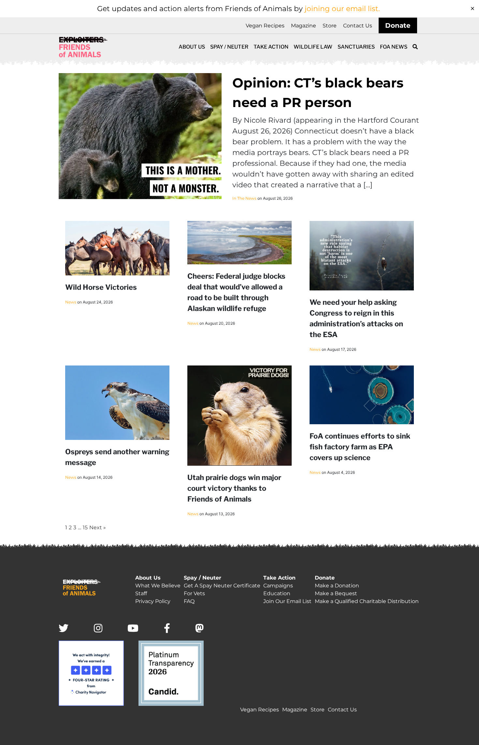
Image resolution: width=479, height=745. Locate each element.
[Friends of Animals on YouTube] (132, 628)
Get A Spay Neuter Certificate (222, 585)
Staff (141, 593)
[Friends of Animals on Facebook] (167, 628)
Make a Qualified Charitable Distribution (367, 601)
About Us (192, 47)
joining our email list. (342, 8)
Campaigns (278, 585)
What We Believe (158, 585)
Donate (398, 25)
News (70, 302)
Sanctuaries (356, 47)
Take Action (271, 47)
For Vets (194, 593)
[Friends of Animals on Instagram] (98, 628)
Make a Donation (337, 585)
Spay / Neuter (229, 47)
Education (276, 593)
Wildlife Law (313, 47)
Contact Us (357, 26)
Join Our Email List (287, 601)
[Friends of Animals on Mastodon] (199, 628)
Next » (97, 527)
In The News (244, 198)
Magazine (303, 26)
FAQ (189, 601)
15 (85, 527)
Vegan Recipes (265, 26)
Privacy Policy (152, 601)
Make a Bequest (336, 593)
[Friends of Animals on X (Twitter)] (63, 628)
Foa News (393, 47)
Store (330, 26)
